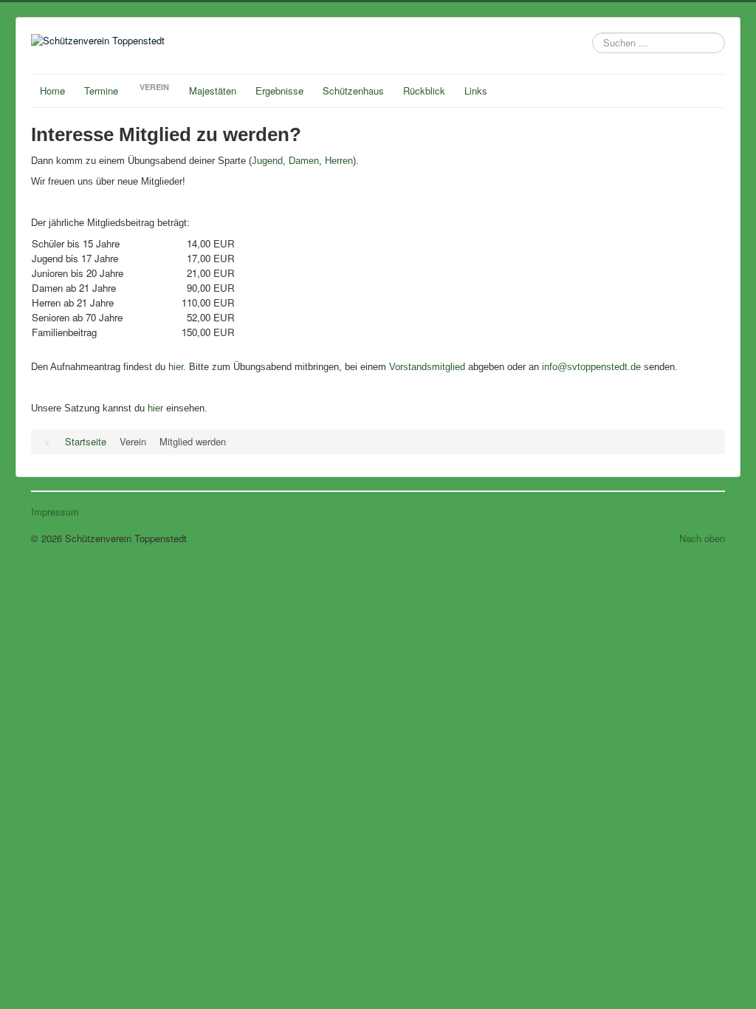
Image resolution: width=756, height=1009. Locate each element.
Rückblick (424, 90)
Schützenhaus (353, 90)
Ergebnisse (279, 90)
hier (175, 366)
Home (52, 90)
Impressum (55, 512)
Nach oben (702, 538)
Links (475, 90)
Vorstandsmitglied (427, 366)
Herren (339, 160)
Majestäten (212, 90)
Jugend (267, 160)
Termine (101, 90)
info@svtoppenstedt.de (591, 366)
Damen (304, 160)
